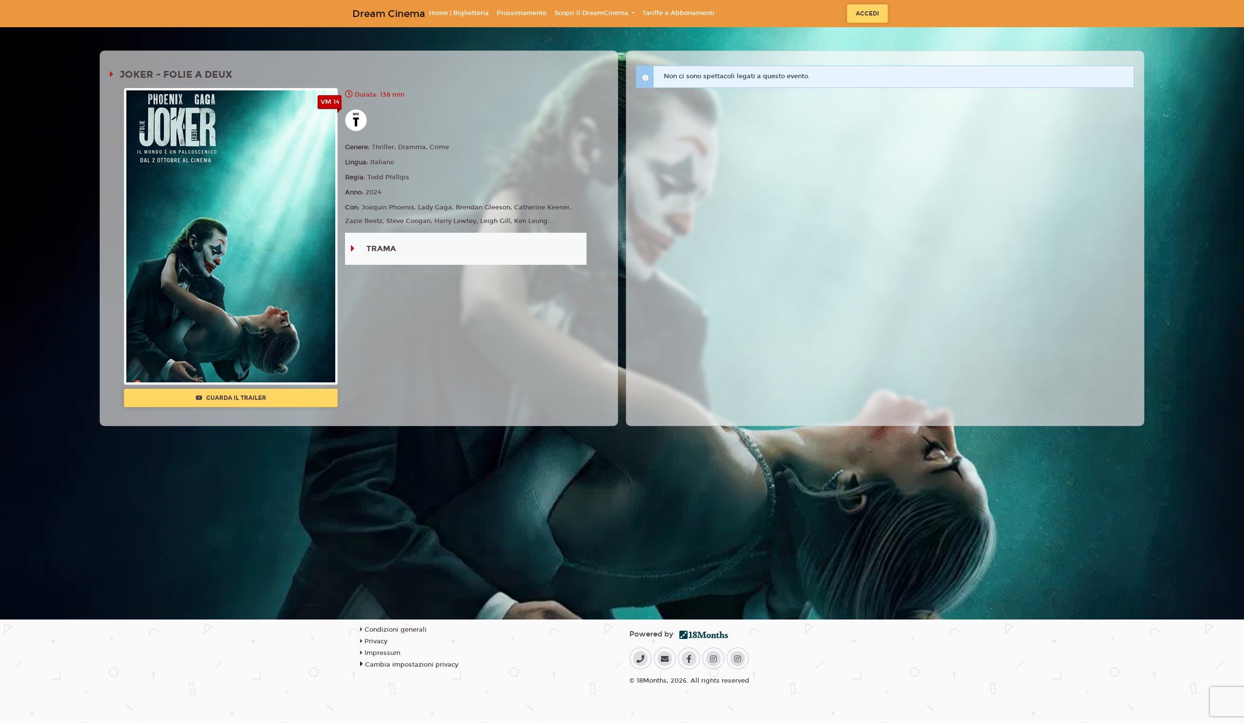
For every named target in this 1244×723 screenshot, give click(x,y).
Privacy (375, 641)
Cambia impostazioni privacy (411, 665)
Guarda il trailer (235, 398)
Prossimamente (522, 13)
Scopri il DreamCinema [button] (592, 13)
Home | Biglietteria (459, 13)
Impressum (381, 653)
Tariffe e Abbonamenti (678, 13)
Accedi (867, 13)
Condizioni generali (395, 630)
